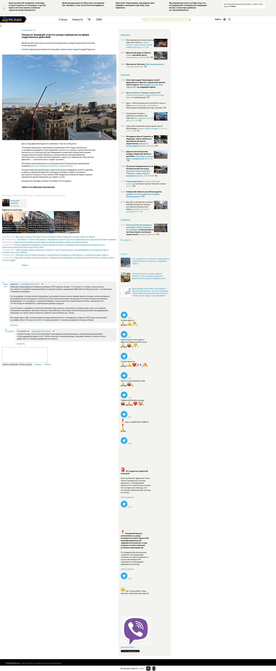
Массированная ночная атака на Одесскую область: (140, 41)
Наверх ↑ (25, 265)
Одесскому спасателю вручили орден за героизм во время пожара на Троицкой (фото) (51, 242)
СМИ (99, 19)
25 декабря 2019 (27, 30)
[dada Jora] (5, 286)
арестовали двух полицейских (145, 105)
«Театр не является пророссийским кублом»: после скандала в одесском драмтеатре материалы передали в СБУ (149, 276)
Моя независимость (155, 64)
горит (128, 55)
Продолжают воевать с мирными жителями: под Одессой (136, 115)
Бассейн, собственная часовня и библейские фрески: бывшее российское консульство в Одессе (140, 205)
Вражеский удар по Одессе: (138, 53)
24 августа (125, 35)
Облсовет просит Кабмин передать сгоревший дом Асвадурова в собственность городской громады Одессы (62, 255)
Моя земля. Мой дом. (136, 64)
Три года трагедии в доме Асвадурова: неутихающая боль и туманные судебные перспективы (66, 228)
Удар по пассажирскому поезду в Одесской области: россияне (138, 153)
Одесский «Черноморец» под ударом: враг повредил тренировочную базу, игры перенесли (135, 5)
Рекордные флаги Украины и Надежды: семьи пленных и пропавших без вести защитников (139, 140)
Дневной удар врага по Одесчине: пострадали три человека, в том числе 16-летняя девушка (83, 4)
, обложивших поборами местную (144, 106)
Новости (77, 19)
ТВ (89, 19)
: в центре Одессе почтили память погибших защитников (140, 232)
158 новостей (14, 206)
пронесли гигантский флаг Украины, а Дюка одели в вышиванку (138, 173)
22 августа (125, 220)
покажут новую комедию (147, 128)
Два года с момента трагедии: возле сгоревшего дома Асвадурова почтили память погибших (55, 237)
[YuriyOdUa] (9, 331)
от (139, 97)
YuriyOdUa (22, 331)
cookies (141, 668)
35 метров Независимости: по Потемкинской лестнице (139, 167)
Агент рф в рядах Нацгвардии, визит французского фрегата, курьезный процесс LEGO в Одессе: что (145, 82)
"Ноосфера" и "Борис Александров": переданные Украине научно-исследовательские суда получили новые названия (66, 239)
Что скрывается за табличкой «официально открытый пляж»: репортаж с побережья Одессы (150, 261)
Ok (148, 668)
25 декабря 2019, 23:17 (30, 284)
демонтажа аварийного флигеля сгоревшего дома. (51, 166)
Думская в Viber (127, 647)
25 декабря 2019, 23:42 (41, 331)
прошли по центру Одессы (137, 144)
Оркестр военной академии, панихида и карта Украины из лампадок (139, 227)
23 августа (125, 75)
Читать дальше (127, 497)
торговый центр (136, 56)
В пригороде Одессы (135, 181)
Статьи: (124, 254)
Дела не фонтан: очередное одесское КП (143, 92)
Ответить (14, 325)
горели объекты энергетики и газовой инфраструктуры (139, 44)
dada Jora (14, 284)
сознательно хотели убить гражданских (139, 157)
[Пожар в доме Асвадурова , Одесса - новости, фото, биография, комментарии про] (6, 206)
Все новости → (127, 240)
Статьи (63, 19)
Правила (38, 364)
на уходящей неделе (145, 87)
